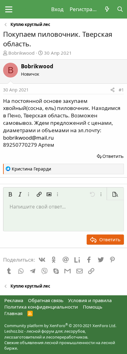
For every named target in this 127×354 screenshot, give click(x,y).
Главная (13, 313)
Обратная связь (45, 300)
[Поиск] (119, 9)
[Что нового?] (106, 9)
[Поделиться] (113, 90)
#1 (121, 90)
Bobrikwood (21, 53)
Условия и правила (90, 300)
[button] (8, 9)
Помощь (92, 307)
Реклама (13, 300)
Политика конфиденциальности (41, 307)
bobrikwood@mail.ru (28, 137)
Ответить (113, 156)
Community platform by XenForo (60, 325)
